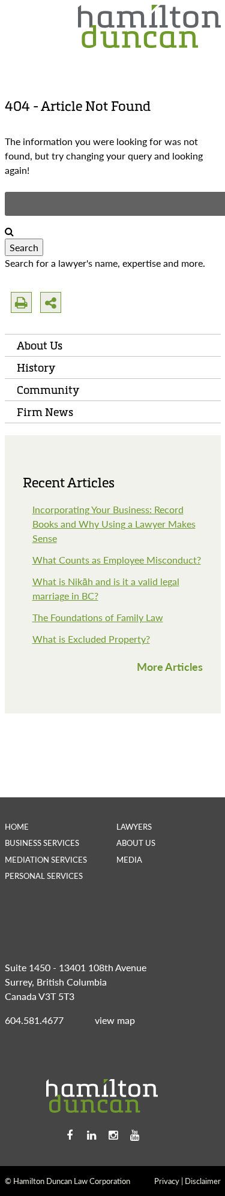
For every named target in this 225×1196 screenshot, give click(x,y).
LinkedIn (91, 1135)
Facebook (69, 1135)
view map (115, 1020)
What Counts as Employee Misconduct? (116, 560)
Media (129, 859)
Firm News (45, 412)
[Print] (21, 302)
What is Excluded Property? (91, 639)
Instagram (112, 1135)
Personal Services (44, 875)
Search (24, 247)
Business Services (42, 842)
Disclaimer (203, 1180)
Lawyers (134, 826)
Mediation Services (46, 859)
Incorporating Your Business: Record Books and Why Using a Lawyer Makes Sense (114, 523)
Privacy (166, 1180)
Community (48, 389)
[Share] (50, 302)
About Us (39, 345)
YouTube (134, 1135)
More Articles (170, 666)
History (36, 367)
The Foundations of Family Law (97, 617)
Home (17, 826)
